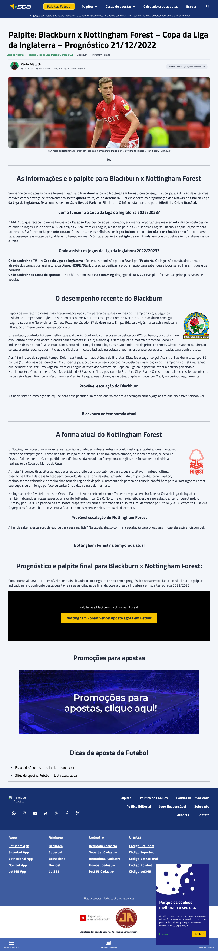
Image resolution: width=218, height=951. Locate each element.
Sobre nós (201, 806)
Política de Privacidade (192, 798)
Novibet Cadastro (102, 865)
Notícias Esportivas (108, 947)
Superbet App (19, 852)
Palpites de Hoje (11, 947)
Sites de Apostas (16, 55)
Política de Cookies (154, 798)
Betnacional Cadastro (105, 858)
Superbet (55, 852)
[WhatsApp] (14, 813)
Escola (191, 6)
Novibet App (18, 865)
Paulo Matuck (31, 64)
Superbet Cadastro (103, 852)
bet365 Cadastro (101, 871)
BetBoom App (19, 845)
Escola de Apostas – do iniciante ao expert (45, 767)
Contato (203, 815)
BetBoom (56, 845)
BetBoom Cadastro (103, 845)
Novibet (54, 865)
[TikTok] (45, 813)
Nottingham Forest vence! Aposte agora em (109, 618)
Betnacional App (21, 858)
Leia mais (164, 933)
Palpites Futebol (59, 6)
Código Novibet (140, 865)
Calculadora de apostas (160, 6)
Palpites (125, 798)
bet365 (54, 871)
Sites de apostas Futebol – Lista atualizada (46, 775)
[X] (77, 813)
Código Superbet (141, 852)
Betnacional (57, 858)
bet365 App (17, 871)
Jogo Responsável (172, 806)
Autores (183, 815)
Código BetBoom (141, 845)
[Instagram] (24, 813)
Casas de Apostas (206, 947)
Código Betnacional (143, 858)
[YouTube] (35, 813)
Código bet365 (140, 871)
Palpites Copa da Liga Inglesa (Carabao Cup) (50, 55)
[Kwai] (56, 813)
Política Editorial (138, 806)
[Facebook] (67, 813)
